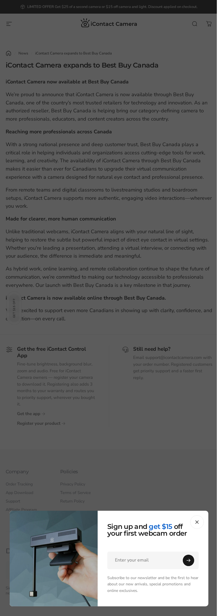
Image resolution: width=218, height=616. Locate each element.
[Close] (197, 522)
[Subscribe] (188, 560)
